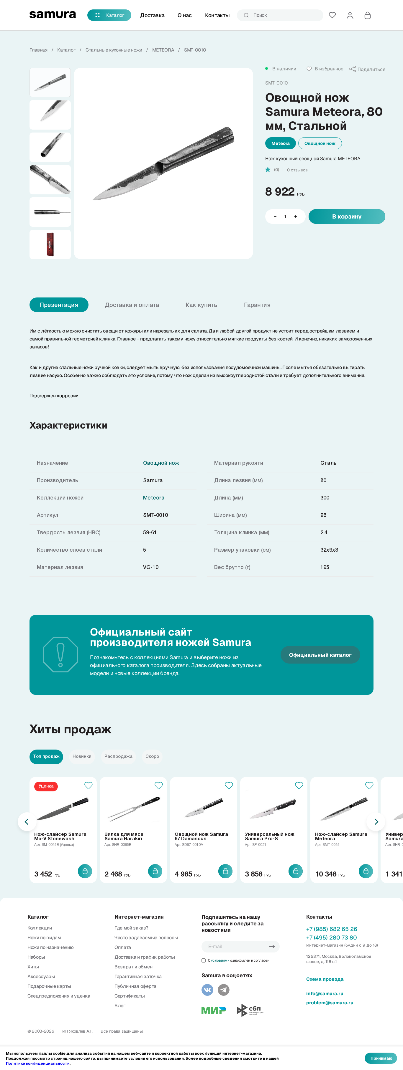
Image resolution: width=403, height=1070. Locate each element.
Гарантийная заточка (138, 976)
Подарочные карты (49, 986)
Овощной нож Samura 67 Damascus (201, 837)
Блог (120, 1006)
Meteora (280, 143)
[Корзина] (367, 15)
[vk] (207, 990)
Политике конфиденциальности (38, 1063)
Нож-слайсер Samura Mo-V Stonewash (60, 837)
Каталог (115, 15)
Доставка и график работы (144, 957)
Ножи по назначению (50, 947)
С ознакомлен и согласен (238, 960)
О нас (184, 15)
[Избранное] (332, 15)
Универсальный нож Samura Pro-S (269, 837)
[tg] (224, 990)
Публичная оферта (135, 986)
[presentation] (27, 821)
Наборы (36, 957)
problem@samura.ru (329, 1003)
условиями (220, 960)
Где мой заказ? (131, 928)
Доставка (152, 15)
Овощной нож (320, 143)
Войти (349, 15)
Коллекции (39, 928)
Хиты (33, 967)
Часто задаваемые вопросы (146, 938)
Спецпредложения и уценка (58, 996)
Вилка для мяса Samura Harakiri (123, 837)
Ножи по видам (44, 938)
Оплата (122, 947)
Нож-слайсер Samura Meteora (341, 837)
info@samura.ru (324, 993)
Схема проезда (325, 979)
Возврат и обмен (133, 967)
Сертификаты (129, 996)
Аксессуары (41, 976)
